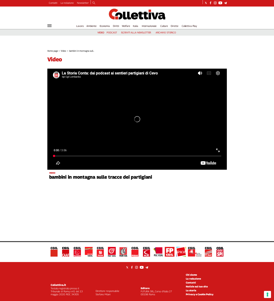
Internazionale (149, 25)
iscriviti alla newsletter (136, 32)
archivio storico (166, 32)
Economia (105, 25)
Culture (164, 25)
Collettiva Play (189, 25)
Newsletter (83, 2)
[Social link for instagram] (215, 2)
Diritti (116, 25)
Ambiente (91, 25)
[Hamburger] (49, 25)
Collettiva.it (58, 284)
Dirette (174, 25)
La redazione (67, 2)
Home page (52, 50)
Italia (135, 25)
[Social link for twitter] (205, 2)
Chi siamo (191, 274)
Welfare (126, 25)
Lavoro (80, 25)
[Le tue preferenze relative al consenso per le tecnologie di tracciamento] (267, 294)
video (100, 32)
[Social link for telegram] (225, 2)
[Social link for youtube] (220, 2)
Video (63, 50)
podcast (112, 32)
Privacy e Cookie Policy (199, 294)
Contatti (53, 2)
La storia (191, 290)
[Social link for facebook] (210, 2)
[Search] (93, 3)
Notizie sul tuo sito (197, 286)
